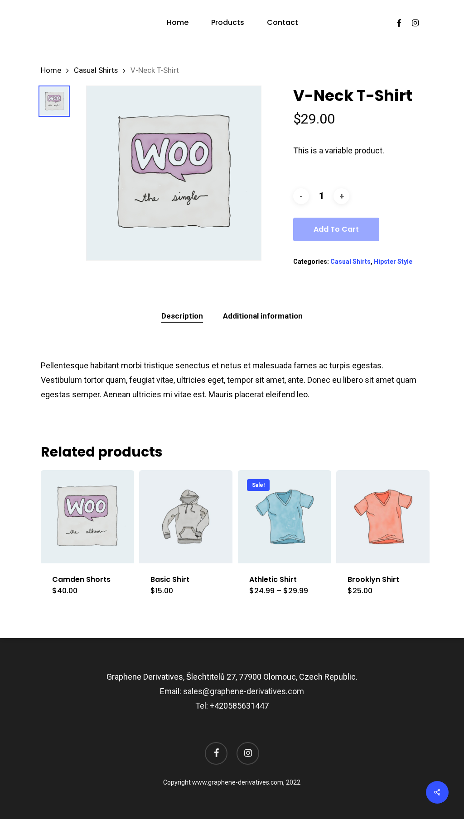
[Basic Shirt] (185, 516)
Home (51, 70)
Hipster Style (393, 261)
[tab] (182, 316)
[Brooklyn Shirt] (383, 516)
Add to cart (336, 229)
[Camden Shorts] (87, 516)
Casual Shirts (96, 70)
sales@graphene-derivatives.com (243, 691)
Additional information (263, 315)
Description (182, 315)
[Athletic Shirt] (284, 516)
